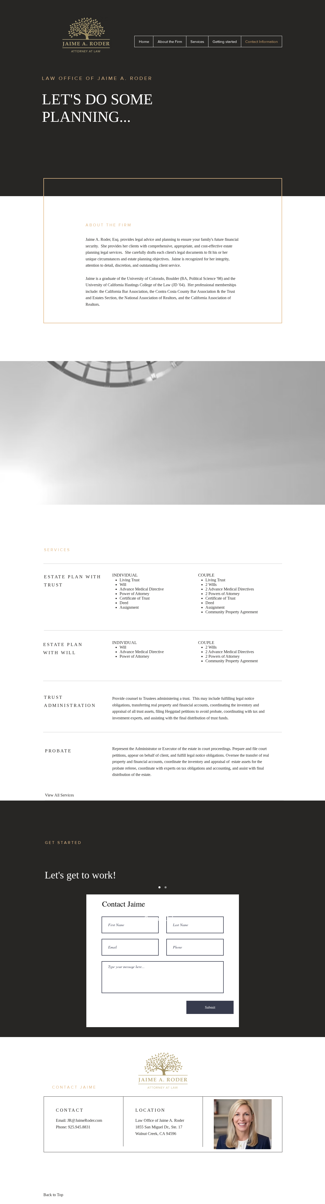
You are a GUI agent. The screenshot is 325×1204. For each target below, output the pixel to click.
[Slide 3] (166, 887)
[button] (162, 918)
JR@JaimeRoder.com (84, 1120)
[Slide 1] (159, 887)
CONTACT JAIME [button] (74, 1087)
